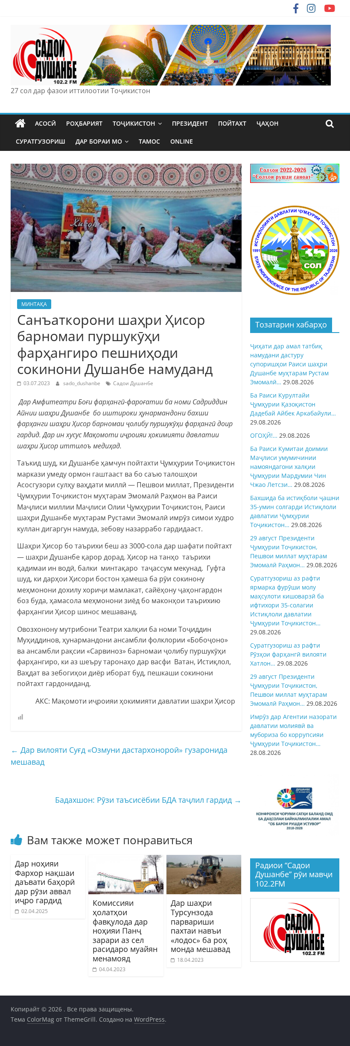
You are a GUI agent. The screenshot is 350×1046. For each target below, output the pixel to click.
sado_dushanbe (82, 383)
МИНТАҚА (34, 304)
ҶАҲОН (268, 123)
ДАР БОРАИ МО (99, 141)
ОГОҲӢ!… (263, 435)
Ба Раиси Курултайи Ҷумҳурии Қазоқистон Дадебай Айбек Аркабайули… (293, 404)
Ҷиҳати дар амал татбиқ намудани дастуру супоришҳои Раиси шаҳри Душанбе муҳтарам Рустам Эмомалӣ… (289, 364)
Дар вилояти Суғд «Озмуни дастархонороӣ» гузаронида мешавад (119, 756)
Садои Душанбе (133, 383)
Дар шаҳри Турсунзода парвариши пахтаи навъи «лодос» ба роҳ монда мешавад (200, 926)
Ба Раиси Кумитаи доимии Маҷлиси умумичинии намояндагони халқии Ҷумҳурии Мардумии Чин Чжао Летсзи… (289, 467)
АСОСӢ (45, 123)
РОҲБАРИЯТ (84, 123)
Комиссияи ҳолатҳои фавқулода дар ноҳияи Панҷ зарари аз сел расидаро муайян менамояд (125, 930)
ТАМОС (149, 141)
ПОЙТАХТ (232, 123)
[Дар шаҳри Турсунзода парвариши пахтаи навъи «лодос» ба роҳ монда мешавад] (204, 860)
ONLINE (181, 141)
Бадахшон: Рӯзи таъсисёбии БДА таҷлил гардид (148, 800)
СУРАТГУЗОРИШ (40, 141)
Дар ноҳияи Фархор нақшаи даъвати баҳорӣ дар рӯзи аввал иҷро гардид (45, 881)
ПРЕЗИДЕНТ (190, 123)
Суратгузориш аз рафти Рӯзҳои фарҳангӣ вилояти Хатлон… (288, 654)
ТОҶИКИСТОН (134, 123)
